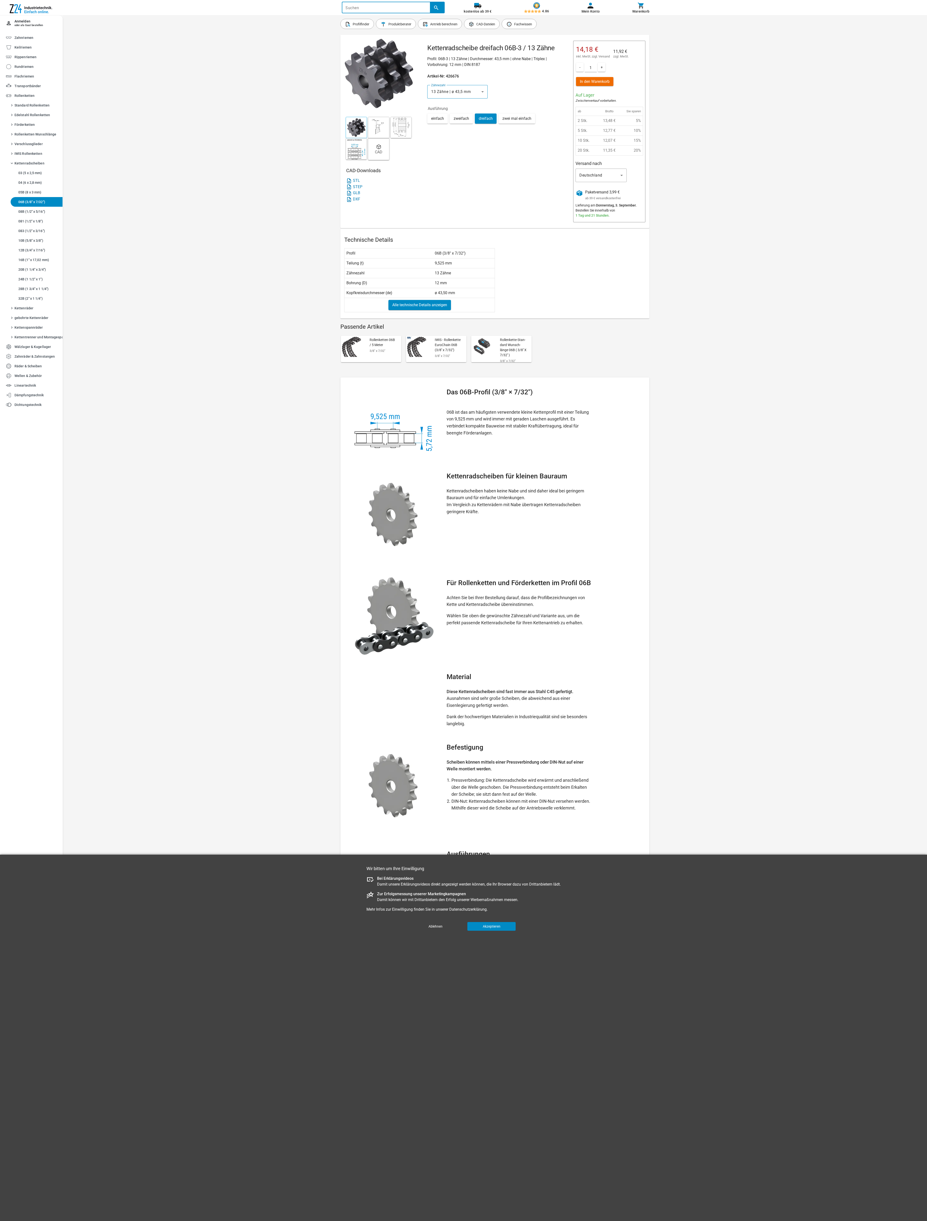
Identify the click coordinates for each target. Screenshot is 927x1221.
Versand (604, 56)
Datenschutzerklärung (468, 909)
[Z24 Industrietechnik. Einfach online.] (31, 7)
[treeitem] (35, 47)
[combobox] (457, 92)
